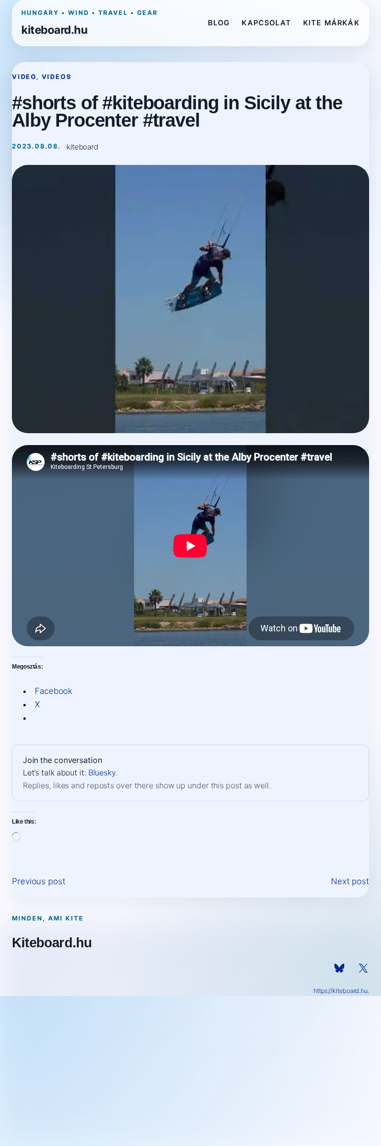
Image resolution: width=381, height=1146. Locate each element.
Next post (350, 881)
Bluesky (102, 772)
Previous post (38, 881)
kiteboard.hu (54, 29)
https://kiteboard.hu (341, 990)
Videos (56, 76)
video (24, 76)
